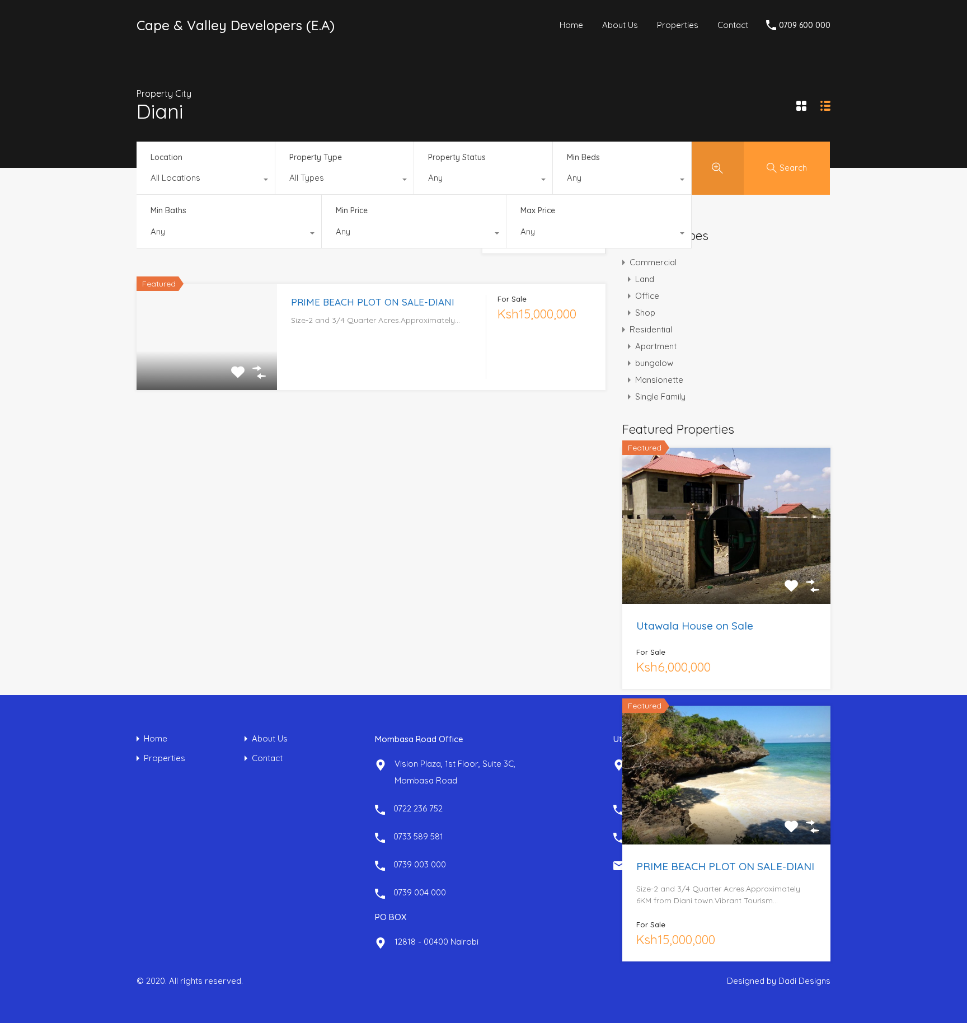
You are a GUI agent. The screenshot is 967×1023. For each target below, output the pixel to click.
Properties (677, 25)
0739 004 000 (419, 892)
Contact (732, 25)
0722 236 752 (418, 808)
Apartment (656, 346)
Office (647, 295)
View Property (207, 368)
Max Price (537, 210)
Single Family (660, 396)
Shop (645, 312)
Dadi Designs (804, 980)
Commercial (653, 262)
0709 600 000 (804, 25)
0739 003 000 (419, 864)
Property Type (315, 157)
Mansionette (659, 379)
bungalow (654, 363)
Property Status (457, 157)
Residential (651, 329)
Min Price (352, 210)
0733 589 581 (418, 836)
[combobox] (206, 180)
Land (644, 279)
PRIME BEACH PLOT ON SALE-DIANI (372, 302)
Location (166, 157)
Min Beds (583, 157)
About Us (620, 25)
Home (571, 25)
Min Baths (168, 210)
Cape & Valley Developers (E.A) (236, 25)
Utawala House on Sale (694, 625)
